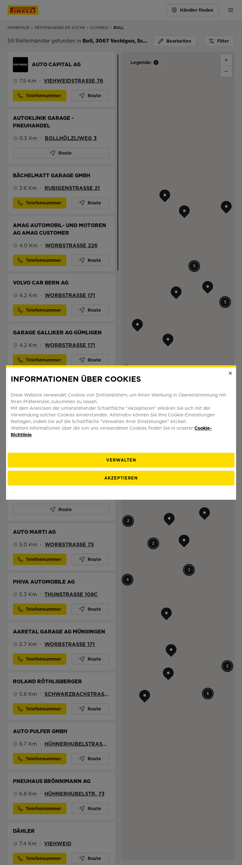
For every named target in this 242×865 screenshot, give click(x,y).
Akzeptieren (121, 478)
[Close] (230, 373)
